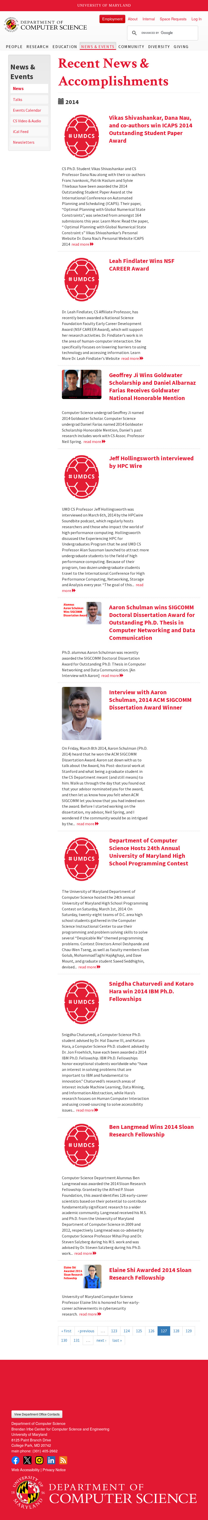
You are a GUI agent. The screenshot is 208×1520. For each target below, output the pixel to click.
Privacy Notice (54, 1469)
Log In (197, 18)
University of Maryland (104, 5)
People (14, 46)
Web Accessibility (25, 1469)
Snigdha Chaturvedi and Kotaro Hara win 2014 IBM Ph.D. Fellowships (151, 991)
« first (66, 1330)
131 (77, 1340)
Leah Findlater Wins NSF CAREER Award (142, 264)
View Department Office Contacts (37, 1414)
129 (189, 1330)
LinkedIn (51, 1460)
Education (65, 46)
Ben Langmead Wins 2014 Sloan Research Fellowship (151, 1130)
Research (37, 46)
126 (151, 1330)
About (132, 18)
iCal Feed (20, 131)
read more (81, 244)
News (18, 88)
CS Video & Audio (27, 120)
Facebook (15, 1460)
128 (176, 1330)
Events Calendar (27, 110)
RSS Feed (63, 1460)
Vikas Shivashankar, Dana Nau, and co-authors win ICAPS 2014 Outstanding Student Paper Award (150, 129)
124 (127, 1330)
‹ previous (86, 1330)
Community (131, 46)
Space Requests (173, 18)
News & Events (98, 46)
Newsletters (23, 142)
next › (101, 1340)
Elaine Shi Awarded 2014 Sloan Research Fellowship (150, 1273)
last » (117, 1340)
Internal (149, 18)
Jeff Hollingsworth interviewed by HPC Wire (151, 462)
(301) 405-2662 (45, 1450)
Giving (181, 46)
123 (114, 1330)
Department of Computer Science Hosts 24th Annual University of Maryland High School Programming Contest (148, 851)
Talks (17, 99)
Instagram (39, 1460)
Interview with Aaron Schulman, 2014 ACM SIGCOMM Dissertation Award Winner (150, 699)
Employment (112, 18)
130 (64, 1340)
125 (139, 1330)
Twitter (27, 1460)
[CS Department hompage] (104, 1490)
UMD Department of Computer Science (46, 24)
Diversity (159, 46)
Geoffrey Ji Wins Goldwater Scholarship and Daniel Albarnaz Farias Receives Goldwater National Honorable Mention (152, 386)
